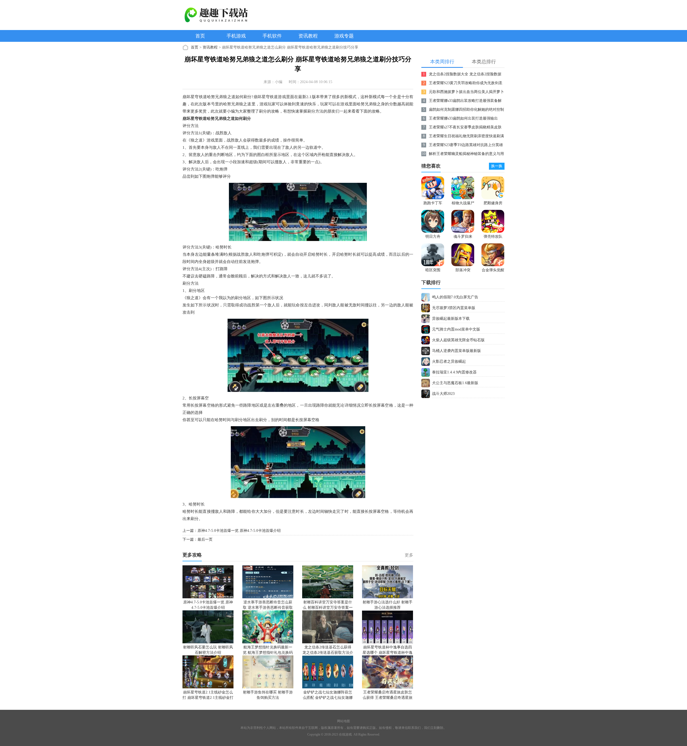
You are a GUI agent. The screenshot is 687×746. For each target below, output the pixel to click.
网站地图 (343, 721)
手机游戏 (236, 36)
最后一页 (205, 539)
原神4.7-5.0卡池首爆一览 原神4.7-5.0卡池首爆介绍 (239, 531)
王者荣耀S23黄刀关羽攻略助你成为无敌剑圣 (465, 83)
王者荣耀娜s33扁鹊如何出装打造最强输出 (463, 118)
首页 (200, 36)
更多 (409, 555)
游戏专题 (344, 36)
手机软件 (272, 36)
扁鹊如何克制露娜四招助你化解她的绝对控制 (466, 109)
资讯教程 (308, 36)
